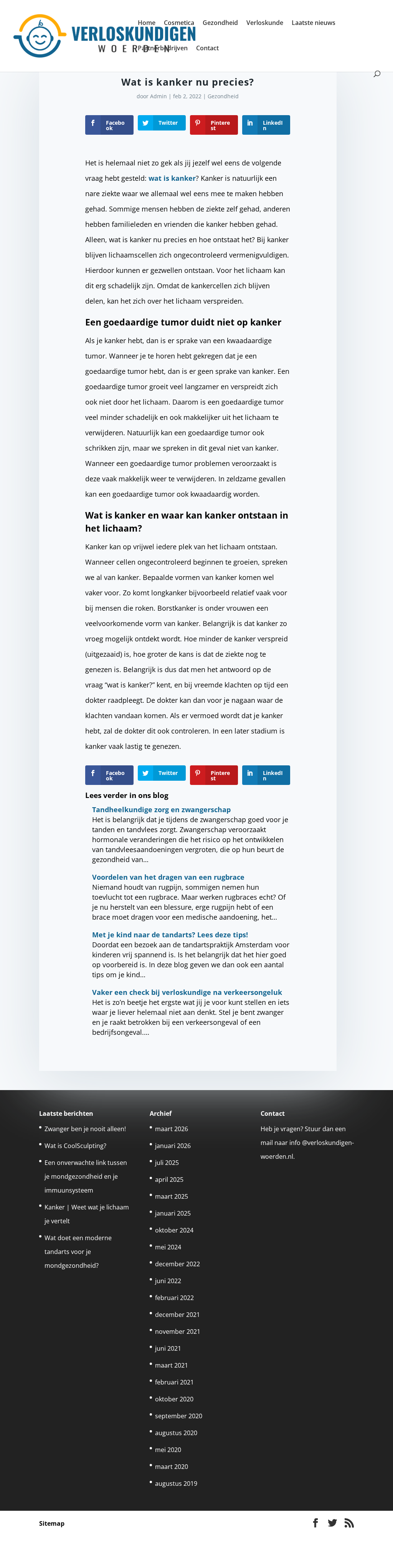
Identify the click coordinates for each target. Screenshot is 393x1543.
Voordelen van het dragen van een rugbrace (168, 877)
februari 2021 (174, 1382)
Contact (207, 48)
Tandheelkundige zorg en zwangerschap (161, 809)
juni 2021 (168, 1348)
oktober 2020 (174, 1399)
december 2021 (177, 1314)
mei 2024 (168, 1247)
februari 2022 (174, 1298)
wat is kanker (172, 178)
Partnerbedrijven (163, 48)
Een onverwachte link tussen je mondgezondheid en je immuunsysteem (86, 1176)
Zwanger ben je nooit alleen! (85, 1129)
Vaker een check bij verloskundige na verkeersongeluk (187, 992)
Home (146, 23)
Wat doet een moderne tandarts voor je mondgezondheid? (78, 1252)
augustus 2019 (176, 1483)
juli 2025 (167, 1162)
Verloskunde (264, 23)
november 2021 (177, 1331)
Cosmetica (179, 23)
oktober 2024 (174, 1230)
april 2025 (169, 1179)
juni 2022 (168, 1281)
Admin (158, 96)
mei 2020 (168, 1450)
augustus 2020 (176, 1433)
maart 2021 (171, 1365)
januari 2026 (173, 1146)
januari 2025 (173, 1213)
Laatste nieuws (313, 23)
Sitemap (51, 1523)
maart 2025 (171, 1196)
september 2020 (178, 1416)
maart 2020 (171, 1466)
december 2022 (177, 1264)
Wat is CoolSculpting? (75, 1146)
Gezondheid (220, 23)
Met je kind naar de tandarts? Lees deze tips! (170, 934)
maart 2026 (171, 1129)
